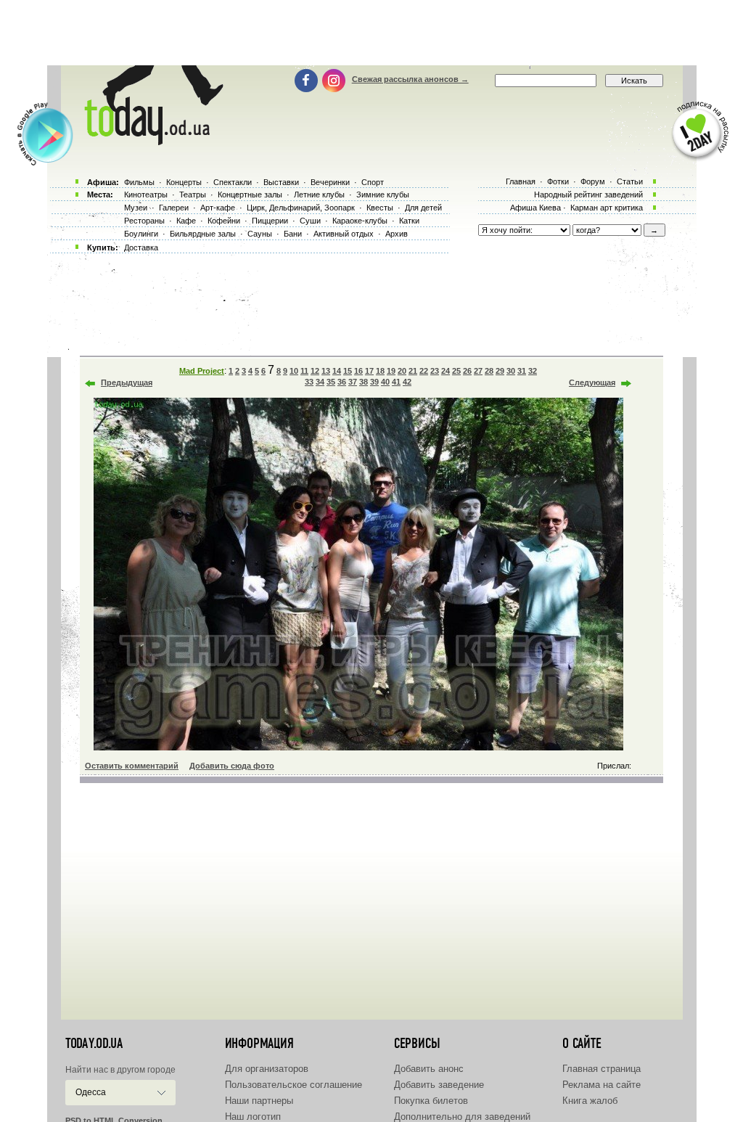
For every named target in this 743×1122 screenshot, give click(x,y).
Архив (396, 233)
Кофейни (224, 220)
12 (315, 371)
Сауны (259, 233)
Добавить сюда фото (231, 765)
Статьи (630, 181)
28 (489, 371)
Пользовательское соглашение (293, 1084)
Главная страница (601, 1068)
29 (500, 371)
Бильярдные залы (203, 233)
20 (402, 371)
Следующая (592, 382)
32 (532, 371)
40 (385, 381)
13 (325, 371)
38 (363, 381)
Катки (409, 220)
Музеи (135, 207)
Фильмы (139, 182)
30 (510, 371)
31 (521, 371)
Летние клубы (319, 194)
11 (304, 371)
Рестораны (144, 220)
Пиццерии (270, 220)
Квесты (379, 207)
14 (336, 371)
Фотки (558, 181)
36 (341, 381)
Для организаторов (266, 1068)
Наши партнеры (259, 1100)
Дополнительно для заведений (462, 1116)
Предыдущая (126, 382)
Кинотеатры (146, 194)
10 (294, 371)
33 (309, 381)
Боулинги (141, 233)
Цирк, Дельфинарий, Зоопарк (301, 207)
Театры (192, 194)
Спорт (372, 182)
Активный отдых (343, 233)
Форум (592, 181)
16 (358, 371)
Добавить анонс (429, 1068)
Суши (310, 220)
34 (320, 381)
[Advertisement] (371, 32)
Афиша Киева (535, 207)
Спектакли (232, 182)
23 (434, 371)
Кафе (186, 220)
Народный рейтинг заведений (588, 194)
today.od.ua (94, 1044)
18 (380, 371)
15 (347, 371)
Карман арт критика (606, 207)
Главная (520, 181)
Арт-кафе (217, 207)
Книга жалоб (589, 1100)
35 (331, 381)
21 (413, 371)
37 (352, 381)
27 (478, 371)
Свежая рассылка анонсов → (410, 79)
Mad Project (201, 371)
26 (467, 371)
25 (456, 371)
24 (445, 371)
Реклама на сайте (601, 1084)
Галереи (174, 207)
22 (423, 371)
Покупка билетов (431, 1100)
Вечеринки (330, 182)
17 (369, 371)
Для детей (423, 207)
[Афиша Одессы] (151, 141)
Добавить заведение (439, 1084)
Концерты (184, 182)
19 (391, 371)
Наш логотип (253, 1116)
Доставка (141, 247)
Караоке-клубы (359, 220)
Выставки (281, 182)
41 (396, 381)
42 (407, 381)
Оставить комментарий (131, 765)
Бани (293, 233)
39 (374, 381)
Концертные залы (250, 194)
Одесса (90, 1092)
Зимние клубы (382, 194)
